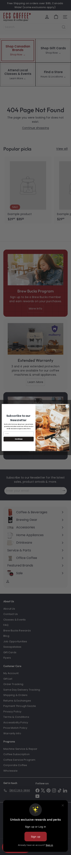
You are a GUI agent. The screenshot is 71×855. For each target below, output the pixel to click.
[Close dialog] (66, 406)
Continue (18, 439)
